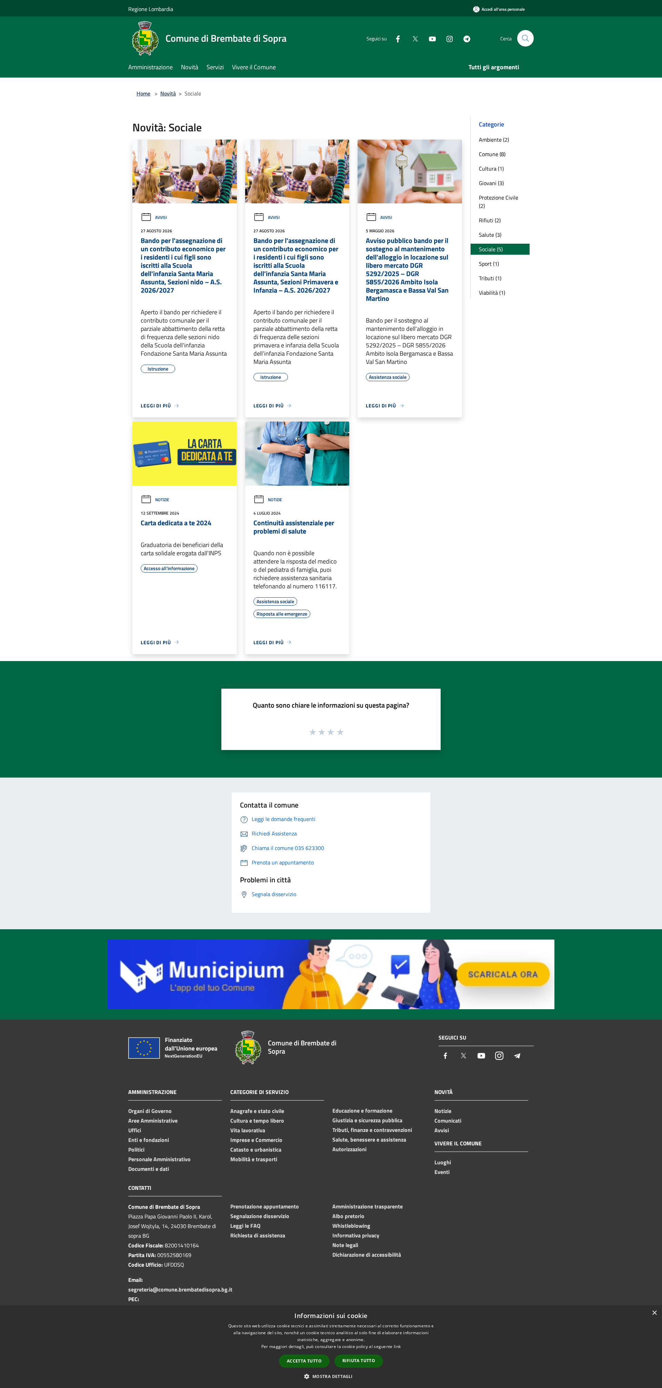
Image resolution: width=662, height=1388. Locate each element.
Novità (168, 93)
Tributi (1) (490, 278)
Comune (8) (492, 154)
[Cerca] (525, 38)
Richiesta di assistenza (257, 1235)
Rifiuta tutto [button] (358, 1361)
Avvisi (161, 217)
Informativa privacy (355, 1235)
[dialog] (331, 1347)
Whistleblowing (351, 1226)
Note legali (345, 1245)
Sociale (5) (491, 249)
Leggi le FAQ (245, 1226)
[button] (330, 1376)
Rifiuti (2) (490, 220)
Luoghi (442, 1162)
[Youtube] (430, 38)
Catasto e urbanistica (255, 1149)
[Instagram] (447, 38)
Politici (136, 1149)
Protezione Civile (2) (498, 201)
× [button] (654, 1313)
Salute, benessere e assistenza (369, 1139)
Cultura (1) (491, 168)
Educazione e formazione (362, 1110)
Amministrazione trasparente (367, 1206)
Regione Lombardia (150, 9)
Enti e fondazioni (148, 1140)
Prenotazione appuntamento (264, 1206)
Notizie (162, 499)
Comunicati (447, 1120)
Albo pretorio (348, 1216)
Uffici (134, 1130)
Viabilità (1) (492, 292)
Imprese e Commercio (256, 1140)
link (397, 1346)
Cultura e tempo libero (257, 1120)
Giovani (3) (491, 183)
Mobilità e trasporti (253, 1159)
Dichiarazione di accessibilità (366, 1254)
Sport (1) (489, 264)
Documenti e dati (148, 1169)
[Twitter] (412, 38)
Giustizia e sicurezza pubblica (367, 1120)
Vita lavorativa (247, 1130)
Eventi (442, 1172)
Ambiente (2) (494, 139)
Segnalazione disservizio (259, 1216)
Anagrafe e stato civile (257, 1111)
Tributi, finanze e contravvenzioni (372, 1130)
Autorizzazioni (349, 1149)
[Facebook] (395, 38)
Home (143, 93)
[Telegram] (464, 38)
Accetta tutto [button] (304, 1361)
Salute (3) (490, 235)
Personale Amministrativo (159, 1159)
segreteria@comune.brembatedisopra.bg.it (180, 1289)
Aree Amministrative (153, 1120)
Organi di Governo (150, 1111)
